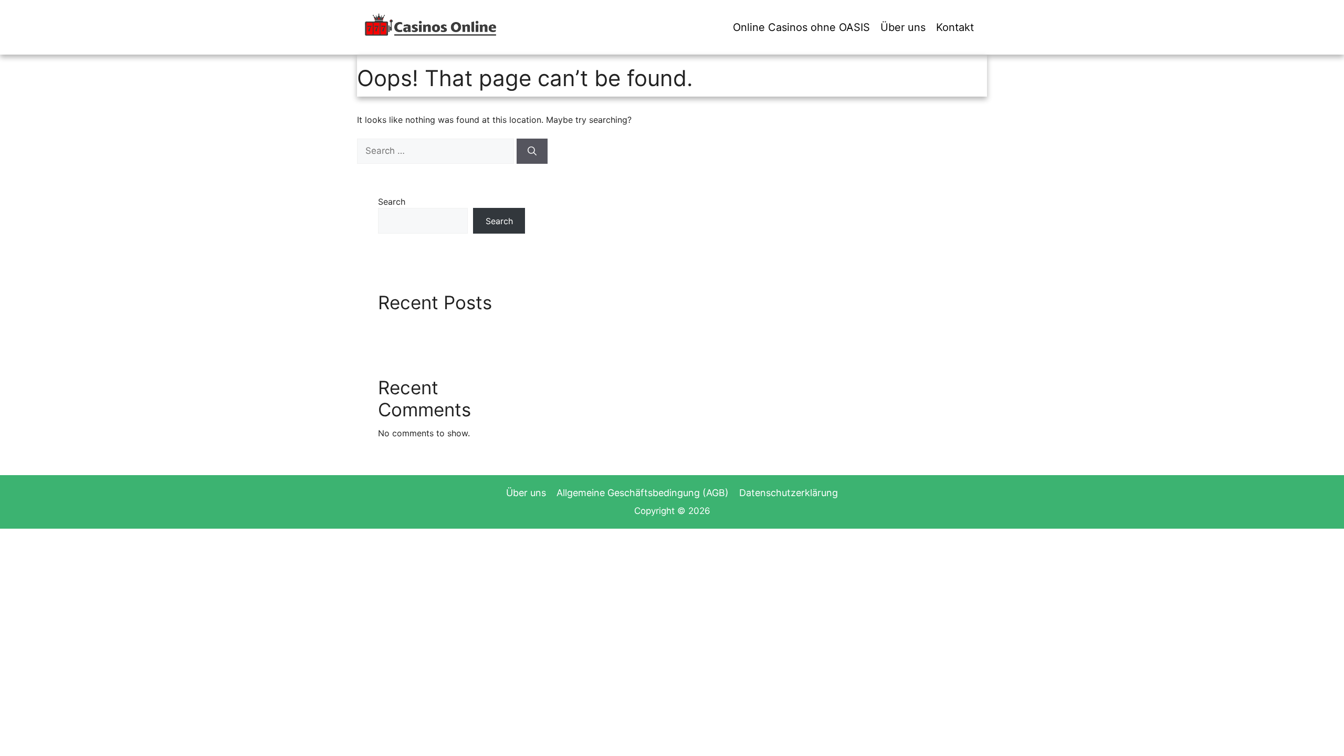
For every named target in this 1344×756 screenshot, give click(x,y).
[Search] (532, 151)
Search (391, 201)
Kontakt (955, 27)
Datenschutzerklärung (788, 492)
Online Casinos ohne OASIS (801, 27)
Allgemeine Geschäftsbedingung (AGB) (642, 492)
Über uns (903, 27)
